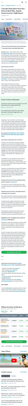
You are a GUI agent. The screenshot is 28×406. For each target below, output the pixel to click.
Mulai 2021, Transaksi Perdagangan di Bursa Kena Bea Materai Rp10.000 (13, 387)
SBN (11, 311)
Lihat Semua (23, 351)
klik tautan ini (11, 271)
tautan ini (17, 268)
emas (17, 263)
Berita (3, 5)
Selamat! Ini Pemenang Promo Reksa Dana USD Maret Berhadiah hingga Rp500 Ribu (14, 104)
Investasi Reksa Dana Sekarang (14, 341)
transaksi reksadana (7, 53)
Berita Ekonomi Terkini (6, 397)
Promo (2, 107)
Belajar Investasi (10, 5)
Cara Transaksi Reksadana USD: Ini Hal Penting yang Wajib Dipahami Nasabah (11, 401)
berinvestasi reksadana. (19, 291)
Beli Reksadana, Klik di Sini (14, 252)
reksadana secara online (8, 265)
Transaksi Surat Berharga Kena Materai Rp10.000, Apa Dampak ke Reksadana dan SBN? (12, 380)
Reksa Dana (4, 311)
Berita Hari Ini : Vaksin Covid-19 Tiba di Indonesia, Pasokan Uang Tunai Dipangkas (13, 394)
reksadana (11, 61)
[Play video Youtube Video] (14, 360)
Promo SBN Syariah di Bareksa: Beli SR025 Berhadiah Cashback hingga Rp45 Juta (12, 111)
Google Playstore (6, 278)
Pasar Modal (4, 390)
